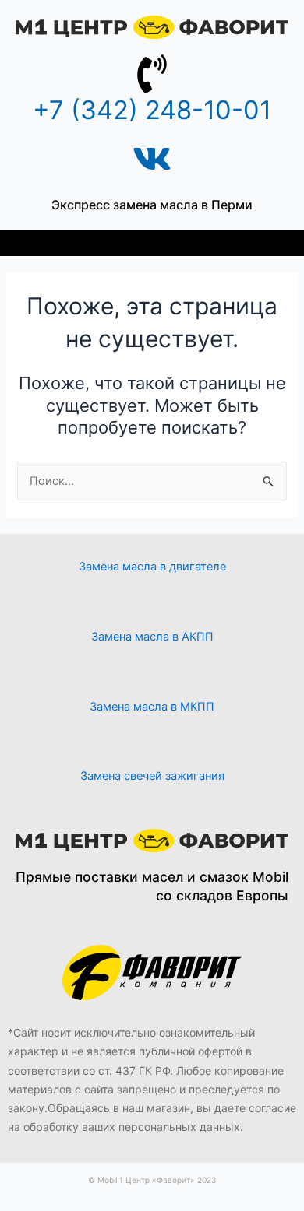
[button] (152, 243)
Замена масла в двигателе (152, 567)
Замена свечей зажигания (152, 776)
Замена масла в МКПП (152, 707)
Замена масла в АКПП (152, 637)
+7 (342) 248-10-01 (152, 109)
